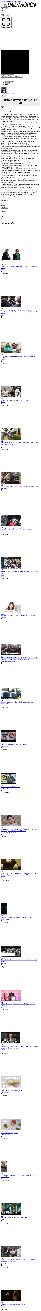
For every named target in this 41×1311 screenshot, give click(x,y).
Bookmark (19, 76)
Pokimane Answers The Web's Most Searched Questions (18, 615)
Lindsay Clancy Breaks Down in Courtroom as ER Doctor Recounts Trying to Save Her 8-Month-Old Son (18, 874)
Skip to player (5, 1)
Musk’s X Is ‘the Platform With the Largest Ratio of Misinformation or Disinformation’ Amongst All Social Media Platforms (19, 311)
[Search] (2, 11)
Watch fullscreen (6, 27)
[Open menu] (3, 5)
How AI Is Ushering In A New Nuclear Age (14, 1217)
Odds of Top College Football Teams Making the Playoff (18, 1004)
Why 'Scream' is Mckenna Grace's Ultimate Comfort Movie (19, 1175)
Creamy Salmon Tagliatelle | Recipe (11, 1090)
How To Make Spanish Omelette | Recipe (13, 744)
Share (11, 76)
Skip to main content (15, 1)
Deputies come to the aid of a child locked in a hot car (17, 702)
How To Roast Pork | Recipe (9, 1133)
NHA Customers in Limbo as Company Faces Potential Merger (20, 486)
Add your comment (6, 217)
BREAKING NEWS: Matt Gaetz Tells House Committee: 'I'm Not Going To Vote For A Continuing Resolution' (20, 658)
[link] (20, 93)
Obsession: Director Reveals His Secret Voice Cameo (17, 917)
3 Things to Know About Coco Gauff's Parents (15, 400)
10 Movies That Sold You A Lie (10, 787)
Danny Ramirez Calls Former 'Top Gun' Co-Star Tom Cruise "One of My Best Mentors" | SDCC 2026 (19, 830)
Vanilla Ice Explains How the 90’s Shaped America (16, 529)
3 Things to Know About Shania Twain (13, 1304)
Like (5, 76)
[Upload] (2, 13)
